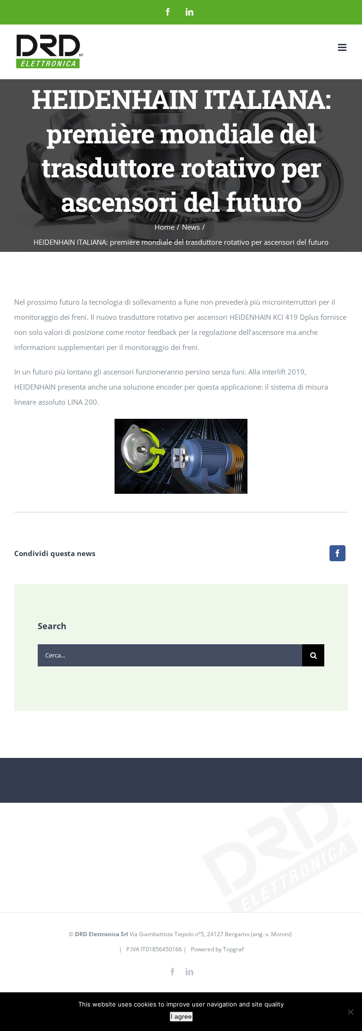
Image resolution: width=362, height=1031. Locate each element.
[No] (350, 1011)
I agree (181, 1016)
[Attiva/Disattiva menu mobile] (343, 47)
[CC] (181, 422)
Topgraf (233, 949)
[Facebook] (337, 553)
